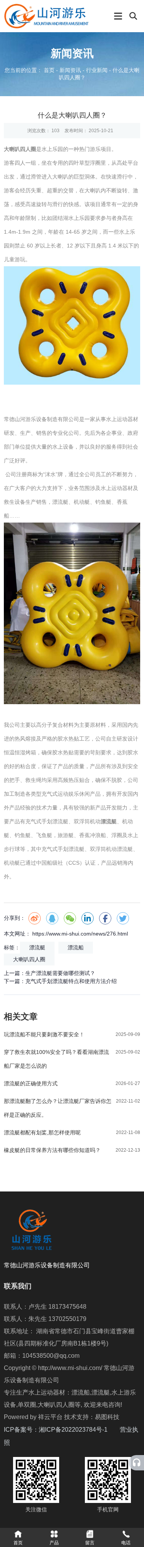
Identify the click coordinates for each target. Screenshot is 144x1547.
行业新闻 (97, 70)
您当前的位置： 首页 (30, 70)
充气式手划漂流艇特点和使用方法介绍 (71, 981)
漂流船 (76, 947)
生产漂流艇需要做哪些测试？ (60, 973)
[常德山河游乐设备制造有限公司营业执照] (11, 1442)
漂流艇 (37, 947)
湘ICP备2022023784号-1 (79, 1429)
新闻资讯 (70, 70)
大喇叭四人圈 (29, 959)
